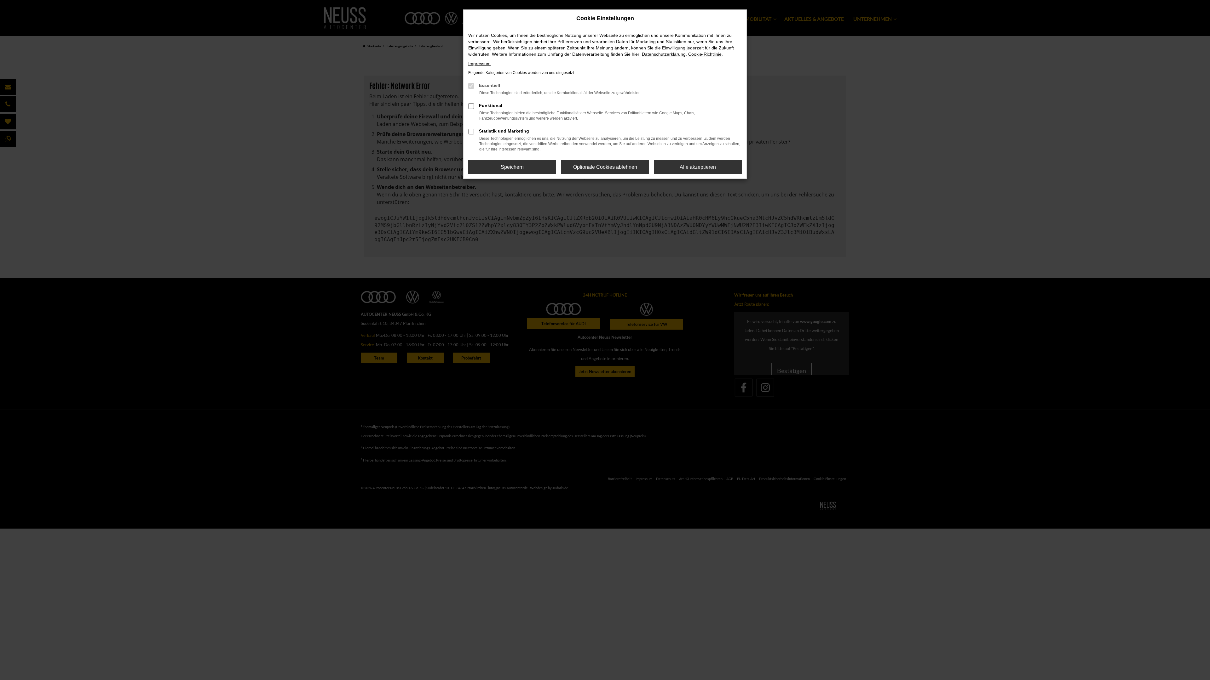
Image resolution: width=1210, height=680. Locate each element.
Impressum (479, 63)
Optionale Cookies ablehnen (605, 167)
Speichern (512, 167)
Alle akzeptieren (698, 167)
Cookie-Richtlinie (705, 54)
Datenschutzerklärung (664, 54)
